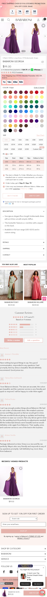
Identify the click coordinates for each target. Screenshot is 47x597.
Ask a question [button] (33, 340)
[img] (5, 360)
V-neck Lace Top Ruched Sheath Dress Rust (35, 575)
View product (25, 584)
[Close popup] (43, 567)
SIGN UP (23, 531)
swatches (16, 189)
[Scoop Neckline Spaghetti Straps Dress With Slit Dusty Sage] (11, 285)
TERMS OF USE (35, 536)
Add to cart (34, 196)
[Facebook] (4, 572)
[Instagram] (11, 572)
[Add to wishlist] (43, 26)
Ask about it (37, 584)
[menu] (2, 20)
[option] (12, 38)
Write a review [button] (13, 340)
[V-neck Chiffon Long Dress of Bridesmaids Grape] (11, 481)
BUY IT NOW (13, 196)
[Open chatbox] (42, 592)
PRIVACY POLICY (23, 538)
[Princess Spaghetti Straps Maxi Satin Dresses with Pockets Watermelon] (35, 285)
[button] (2, 36)
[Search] (8, 20)
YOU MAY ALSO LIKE (10, 264)
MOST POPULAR (30, 265)
